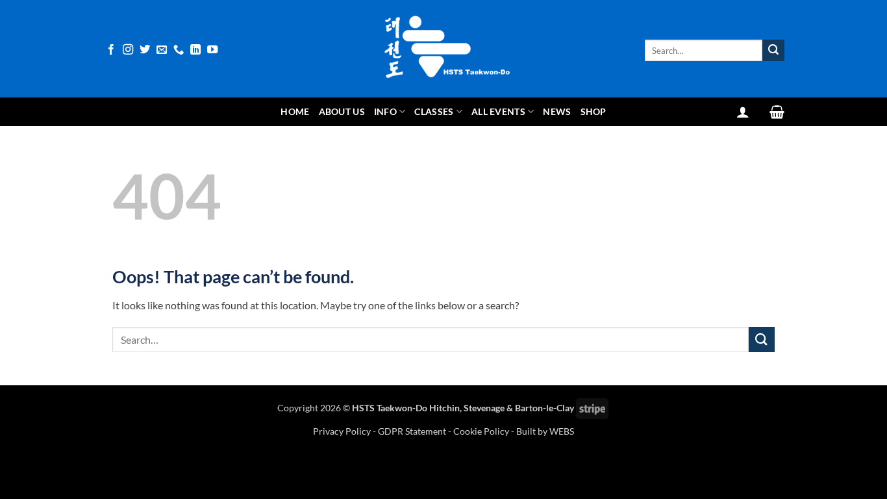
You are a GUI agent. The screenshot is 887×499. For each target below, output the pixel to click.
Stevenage (484, 407)
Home (295, 111)
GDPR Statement (412, 431)
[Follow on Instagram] (128, 50)
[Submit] (773, 51)
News (557, 111)
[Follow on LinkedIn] (195, 50)
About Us (342, 111)
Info (385, 111)
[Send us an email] (161, 50)
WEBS (561, 431)
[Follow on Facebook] (111, 50)
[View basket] (776, 111)
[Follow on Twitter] (145, 50)
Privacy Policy (343, 431)
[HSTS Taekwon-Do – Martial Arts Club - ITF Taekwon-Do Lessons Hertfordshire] (443, 48)
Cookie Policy (481, 431)
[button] (742, 111)
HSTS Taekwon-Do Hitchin (406, 407)
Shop (593, 111)
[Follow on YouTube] (212, 50)
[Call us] (178, 50)
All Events (498, 111)
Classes (433, 111)
